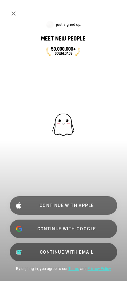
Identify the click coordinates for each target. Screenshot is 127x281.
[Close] (13, 13)
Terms (73, 269)
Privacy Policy (99, 269)
